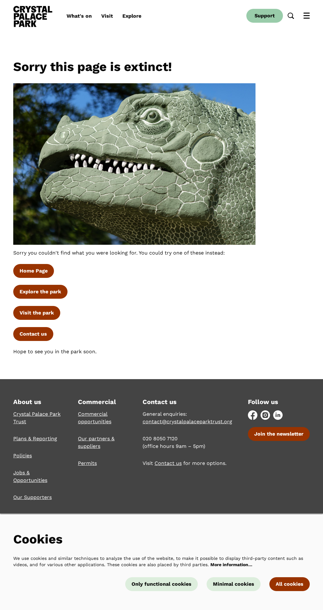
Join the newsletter (278, 434)
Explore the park (40, 292)
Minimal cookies (233, 584)
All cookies (289, 584)
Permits (87, 463)
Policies (22, 456)
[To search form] (291, 16)
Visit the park (37, 313)
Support (265, 16)
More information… (231, 564)
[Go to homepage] (32, 16)
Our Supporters (32, 497)
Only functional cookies (161, 584)
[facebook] (252, 415)
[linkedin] (278, 415)
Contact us (33, 334)
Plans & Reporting (35, 439)
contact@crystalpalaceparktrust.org (187, 422)
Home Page (34, 271)
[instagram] (265, 415)
